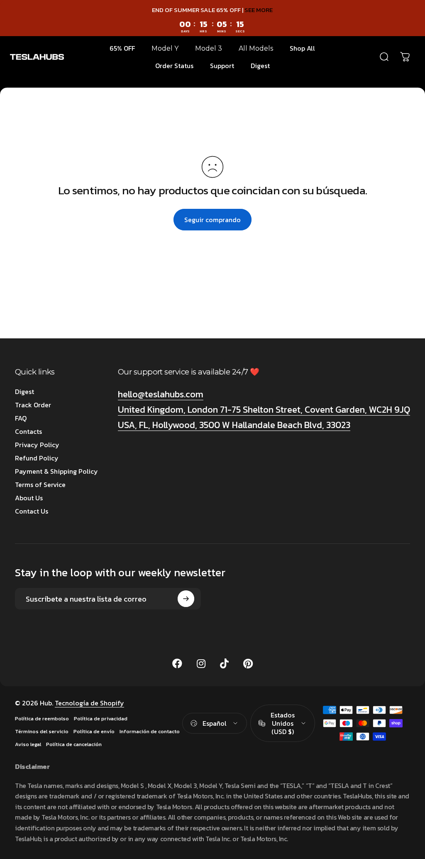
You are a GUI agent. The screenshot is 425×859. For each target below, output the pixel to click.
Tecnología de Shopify (89, 798)
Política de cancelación (74, 840)
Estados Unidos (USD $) (283, 818)
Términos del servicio (41, 827)
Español (215, 818)
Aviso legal (28, 840)
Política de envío (94, 827)
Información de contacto (150, 827)
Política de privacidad (100, 814)
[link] (154, 589)
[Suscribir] (186, 694)
